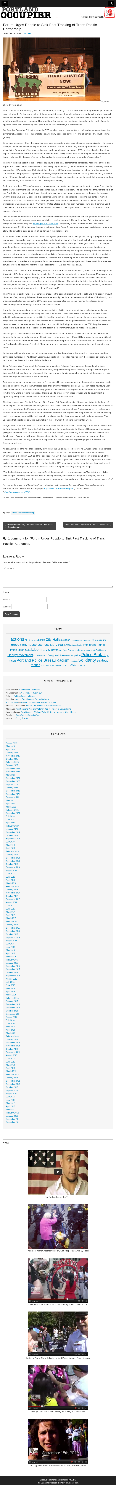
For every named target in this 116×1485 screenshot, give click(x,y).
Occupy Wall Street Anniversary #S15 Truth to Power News (58, 1465)
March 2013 (11, 1071)
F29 (92, 640)
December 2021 (13, 791)
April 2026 (10, 749)
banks (41, 639)
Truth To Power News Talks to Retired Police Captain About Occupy (58, 1358)
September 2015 (13, 976)
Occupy (102, 650)
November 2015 (13, 969)
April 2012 (10, 1106)
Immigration (17, 649)
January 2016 (12, 963)
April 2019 (10, 848)
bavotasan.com (72, 1483)
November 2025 (13, 756)
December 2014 (13, 1004)
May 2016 (10, 950)
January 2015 (12, 1001)
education (64, 639)
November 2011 (13, 1122)
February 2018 (12, 887)
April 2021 (10, 804)
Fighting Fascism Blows (24, 696)
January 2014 (12, 1039)
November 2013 (13, 1046)
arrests (34, 640)
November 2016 (13, 931)
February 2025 (12, 762)
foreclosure (100, 640)
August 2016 (11, 941)
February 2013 (12, 1075)
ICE (52, 645)
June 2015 (10, 985)
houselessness (39, 644)
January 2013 (12, 1078)
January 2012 (12, 1116)
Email (6, 599)
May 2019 (10, 845)
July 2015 (10, 982)
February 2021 (12, 810)
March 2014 (11, 1033)
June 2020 (10, 820)
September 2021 (13, 797)
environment (84, 640)
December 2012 (13, 1081)
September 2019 (13, 839)
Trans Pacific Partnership (23, 513)
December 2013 (13, 1043)
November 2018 (13, 861)
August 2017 (11, 902)
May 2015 (10, 989)
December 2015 (13, 966)
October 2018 (12, 864)
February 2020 (12, 826)
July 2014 (10, 1020)
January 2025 (12, 765)
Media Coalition (86, 650)
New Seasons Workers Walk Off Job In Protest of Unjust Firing (43, 709)
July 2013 (10, 1059)
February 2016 (12, 960)
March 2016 (11, 957)
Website (7, 606)
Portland (12, 660)
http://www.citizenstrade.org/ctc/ (59, 488)
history (23, 644)
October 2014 (12, 1011)
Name (6, 592)
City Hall (52, 639)
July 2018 (10, 874)
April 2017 (10, 915)
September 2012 (13, 1090)
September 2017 (13, 899)
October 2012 (12, 1087)
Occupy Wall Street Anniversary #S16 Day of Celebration (58, 1411)
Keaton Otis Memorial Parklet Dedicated (32, 699)
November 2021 (13, 794)
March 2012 (11, 1110)
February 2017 (12, 922)
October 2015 (12, 973)
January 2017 (12, 925)
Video (74, 665)
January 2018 (12, 890)
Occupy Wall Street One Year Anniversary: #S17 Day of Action (58, 1304)
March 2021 (11, 807)
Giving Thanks (22, 718)
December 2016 (13, 928)
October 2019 (12, 836)
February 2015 (12, 998)
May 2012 (10, 1103)
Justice (28, 650)
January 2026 (12, 753)
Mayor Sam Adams (65, 650)
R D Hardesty (12, 702)
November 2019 (13, 832)
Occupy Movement (20, 655)
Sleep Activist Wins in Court (28, 715)
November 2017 (13, 893)
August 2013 (11, 1055)
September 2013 (13, 1052)
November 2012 (13, 1084)
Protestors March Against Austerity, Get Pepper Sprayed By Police (58, 1251)
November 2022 (13, 781)
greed (15, 644)
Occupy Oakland (40, 655)
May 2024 (10, 775)
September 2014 (13, 1014)
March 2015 (11, 995)
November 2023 (13, 778)
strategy (102, 660)
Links (42, 650)
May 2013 (10, 1065)
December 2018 (13, 858)
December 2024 (13, 769)
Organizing (69, 655)
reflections (74, 661)
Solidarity (87, 660)
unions (66, 665)
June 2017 (10, 909)
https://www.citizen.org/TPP (17, 492)
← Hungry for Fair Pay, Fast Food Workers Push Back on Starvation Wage (29, 526)
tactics (35, 665)
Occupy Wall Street (56, 655)
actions (17, 639)
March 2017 (11, 918)
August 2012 (11, 1094)
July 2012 (10, 1097)
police (77, 655)
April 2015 (10, 992)
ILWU (66, 645)
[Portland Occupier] (58, 12)
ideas (59, 644)
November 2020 (13, 813)
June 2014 (10, 1024)
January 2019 (12, 855)
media (77, 650)
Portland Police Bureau (36, 660)
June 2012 (10, 1100)
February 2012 (12, 1113)
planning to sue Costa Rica (45, 223)
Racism (62, 660)
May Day (50, 649)
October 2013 (12, 1049)
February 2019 (12, 851)
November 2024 (13, 772)
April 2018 (10, 880)
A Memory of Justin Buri (29, 690)
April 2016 (10, 953)
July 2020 (10, 816)
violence (81, 665)
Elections (75, 640)
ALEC (27, 640)
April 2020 (10, 823)
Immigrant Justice (75, 645)
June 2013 (10, 1062)
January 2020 (12, 829)
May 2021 (10, 800)
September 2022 (13, 785)
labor (35, 649)
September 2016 (13, 938)
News (95, 650)
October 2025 (12, 759)
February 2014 (12, 1036)
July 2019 (10, 842)
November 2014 (13, 1008)
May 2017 (10, 912)
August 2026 (11, 743)
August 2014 (11, 1017)
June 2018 (10, 877)
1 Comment (26, 33)
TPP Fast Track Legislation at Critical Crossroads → (88, 525)
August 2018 (11, 871)
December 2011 (13, 1119)
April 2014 (10, 1030)
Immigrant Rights (94, 644)
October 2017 (12, 896)
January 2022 (12, 788)
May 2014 (10, 1027)
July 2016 (10, 944)
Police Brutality (95, 654)
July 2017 (10, 906)
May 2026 (10, 746)
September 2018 (13, 867)
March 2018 (11, 883)
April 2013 (10, 1068)
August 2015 (11, 979)
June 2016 (10, 947)
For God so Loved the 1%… (58, 1197)
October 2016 (12, 934)
